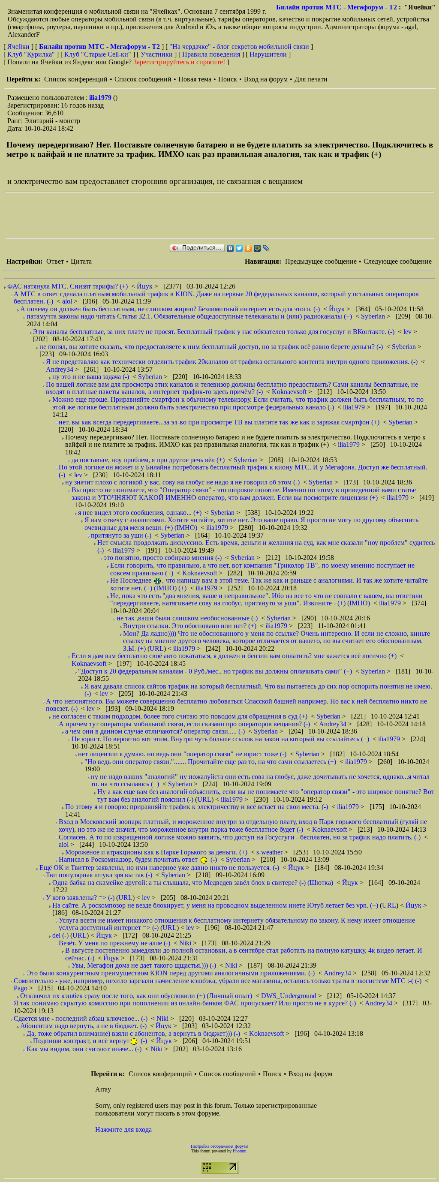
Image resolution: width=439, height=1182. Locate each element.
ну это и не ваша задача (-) (90, 376)
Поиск (227, 79)
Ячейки (19, 46)
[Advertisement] (161, 215)
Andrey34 (60, 369)
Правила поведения (211, 54)
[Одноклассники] (248, 248)
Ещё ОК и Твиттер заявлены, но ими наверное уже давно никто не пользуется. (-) (159, 867)
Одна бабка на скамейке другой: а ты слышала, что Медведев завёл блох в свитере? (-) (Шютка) (192, 882)
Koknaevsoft (290, 391)
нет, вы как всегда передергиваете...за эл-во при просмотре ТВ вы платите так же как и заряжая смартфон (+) (219, 422)
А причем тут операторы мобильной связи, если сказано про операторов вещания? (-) (184, 724)
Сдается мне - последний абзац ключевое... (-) (80, 1018)
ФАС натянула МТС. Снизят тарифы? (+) (67, 286)
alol (68, 301)
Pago (21, 988)
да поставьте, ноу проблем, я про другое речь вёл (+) (148, 459)
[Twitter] (239, 248)
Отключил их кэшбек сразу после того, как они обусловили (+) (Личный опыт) (136, 995)
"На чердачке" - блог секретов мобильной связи (239, 46)
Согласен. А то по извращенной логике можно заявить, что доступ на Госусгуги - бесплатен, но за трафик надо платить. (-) (240, 837)
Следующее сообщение (398, 261)
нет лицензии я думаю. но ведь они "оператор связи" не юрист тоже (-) (182, 754)
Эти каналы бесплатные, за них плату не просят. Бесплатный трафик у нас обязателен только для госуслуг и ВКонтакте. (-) (213, 331)
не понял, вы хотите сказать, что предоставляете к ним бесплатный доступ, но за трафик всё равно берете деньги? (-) (211, 346)
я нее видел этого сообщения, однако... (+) (139, 512)
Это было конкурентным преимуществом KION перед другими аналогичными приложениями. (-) (171, 973)
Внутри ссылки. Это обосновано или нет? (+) (189, 625)
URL (157, 648)
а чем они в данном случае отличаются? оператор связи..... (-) (155, 731)
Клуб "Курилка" (31, 54)
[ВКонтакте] (230, 248)
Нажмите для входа (123, 1129)
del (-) (60, 935)
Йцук (145, 286)
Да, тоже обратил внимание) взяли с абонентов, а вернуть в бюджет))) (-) (133, 1033)
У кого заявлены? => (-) (80, 897)
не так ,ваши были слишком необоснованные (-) (187, 618)
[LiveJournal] (266, 248)
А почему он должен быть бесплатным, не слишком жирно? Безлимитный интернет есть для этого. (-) (170, 309)
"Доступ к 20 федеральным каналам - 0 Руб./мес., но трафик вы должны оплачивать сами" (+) (215, 671)
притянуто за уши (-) (121, 535)
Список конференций (76, 79)
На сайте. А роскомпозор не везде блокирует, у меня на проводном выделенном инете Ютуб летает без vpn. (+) (215, 905)
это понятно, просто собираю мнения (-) (163, 557)
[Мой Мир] (257, 248)
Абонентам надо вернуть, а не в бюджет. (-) (83, 1025)
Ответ (55, 261)
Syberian (374, 316)
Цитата (81, 261)
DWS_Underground (289, 995)
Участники (157, 54)
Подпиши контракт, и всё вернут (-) (90, 1040)
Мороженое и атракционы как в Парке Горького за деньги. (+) (156, 852)
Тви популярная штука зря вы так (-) (99, 874)
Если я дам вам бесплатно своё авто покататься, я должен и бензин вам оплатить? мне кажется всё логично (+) (234, 655)
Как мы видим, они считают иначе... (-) (84, 1049)
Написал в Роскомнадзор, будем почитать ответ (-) (138, 859)
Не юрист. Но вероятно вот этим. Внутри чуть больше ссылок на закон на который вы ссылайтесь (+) (220, 739)
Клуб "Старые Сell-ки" (97, 54)
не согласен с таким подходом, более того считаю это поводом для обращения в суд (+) (179, 716)
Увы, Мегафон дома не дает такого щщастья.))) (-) (144, 965)
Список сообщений (142, 79)
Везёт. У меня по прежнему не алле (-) (114, 943)
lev (408, 331)
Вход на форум (266, 79)
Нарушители (268, 54)
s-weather (270, 852)
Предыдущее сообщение (321, 261)
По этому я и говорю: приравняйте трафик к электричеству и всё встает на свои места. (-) (196, 806)
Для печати (311, 79)
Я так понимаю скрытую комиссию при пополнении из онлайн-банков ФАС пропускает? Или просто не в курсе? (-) (185, 1003)
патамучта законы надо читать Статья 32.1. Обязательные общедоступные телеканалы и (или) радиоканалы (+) (189, 316)
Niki (186, 943)
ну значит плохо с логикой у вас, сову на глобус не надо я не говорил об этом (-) (182, 482)
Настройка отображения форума (219, 1146)
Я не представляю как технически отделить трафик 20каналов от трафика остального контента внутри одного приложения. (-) (232, 361)
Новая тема (194, 79)
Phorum (240, 1151)
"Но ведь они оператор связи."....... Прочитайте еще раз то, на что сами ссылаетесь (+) (210, 761)
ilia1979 (101, 97)
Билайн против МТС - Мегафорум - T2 (336, 7)
